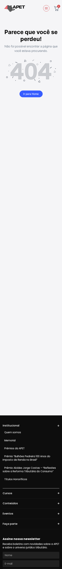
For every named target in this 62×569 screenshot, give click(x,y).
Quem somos (12, 432)
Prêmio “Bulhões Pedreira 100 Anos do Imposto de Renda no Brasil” (26, 458)
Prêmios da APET (14, 448)
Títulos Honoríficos (15, 479)
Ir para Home (31, 93)
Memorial (10, 440)
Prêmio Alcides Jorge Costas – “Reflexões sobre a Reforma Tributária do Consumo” (29, 469)
